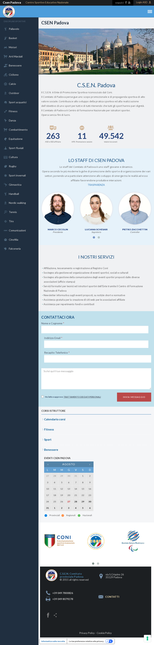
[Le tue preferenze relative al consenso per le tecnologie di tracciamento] (147, 638)
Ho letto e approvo (73, 397)
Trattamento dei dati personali (82, 397)
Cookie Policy (104, 632)
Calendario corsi (54, 419)
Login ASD (141, 2)
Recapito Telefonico (57, 352)
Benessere (51, 449)
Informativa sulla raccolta (53, 641)
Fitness (49, 429)
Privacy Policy (87, 632)
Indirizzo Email (53, 337)
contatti (112, 596)
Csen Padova (12, 2)
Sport (47, 439)
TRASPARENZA (96, 184)
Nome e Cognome (52, 323)
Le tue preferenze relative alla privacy (86, 641)
